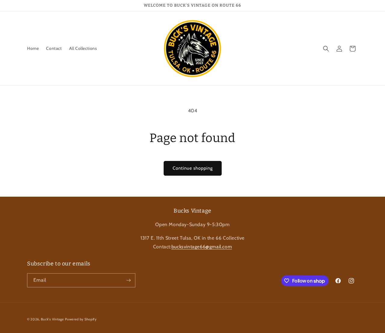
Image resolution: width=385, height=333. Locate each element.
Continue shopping (193, 168)
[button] (326, 48)
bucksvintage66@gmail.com (201, 247)
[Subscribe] (128, 280)
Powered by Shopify (81, 319)
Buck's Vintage (52, 319)
